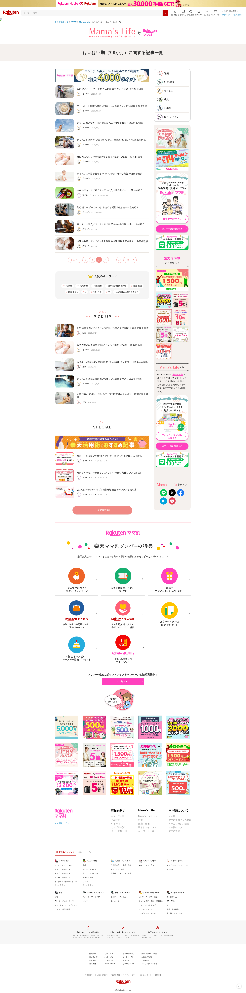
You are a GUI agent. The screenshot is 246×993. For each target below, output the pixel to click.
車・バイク (115, 901)
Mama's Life (84, 22)
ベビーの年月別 (119, 831)
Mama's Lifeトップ (147, 816)
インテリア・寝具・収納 (148, 897)
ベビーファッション (62, 878)
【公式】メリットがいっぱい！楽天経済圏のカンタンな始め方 (107, 489)
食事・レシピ (73, 292)
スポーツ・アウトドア (91, 897)
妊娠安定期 (83, 286)
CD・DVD (171, 901)
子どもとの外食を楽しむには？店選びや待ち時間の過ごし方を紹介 (111, 224)
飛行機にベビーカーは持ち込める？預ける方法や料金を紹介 (108, 207)
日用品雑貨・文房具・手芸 (121, 865)
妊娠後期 (98, 286)
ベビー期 (115, 823)
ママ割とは (174, 816)
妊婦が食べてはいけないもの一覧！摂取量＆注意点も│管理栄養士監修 (112, 395)
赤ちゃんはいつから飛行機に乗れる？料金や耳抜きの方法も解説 (110, 122)
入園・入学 (97, 292)
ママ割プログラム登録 (180, 820)
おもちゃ (170, 869)
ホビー (169, 905)
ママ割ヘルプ (175, 827)
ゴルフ (85, 901)
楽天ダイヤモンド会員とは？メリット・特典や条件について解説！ (109, 472)
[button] (183, 13)
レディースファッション (64, 865)
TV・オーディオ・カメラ (64, 901)
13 (119, 259)
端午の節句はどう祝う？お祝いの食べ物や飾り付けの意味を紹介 (110, 190)
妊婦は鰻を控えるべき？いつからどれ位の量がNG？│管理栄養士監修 (113, 328)
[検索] (165, 13)
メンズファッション (62, 869)
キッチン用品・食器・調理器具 (151, 901)
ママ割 (74, 22)
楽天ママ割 (178, 374)
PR (109, 292)
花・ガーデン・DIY (146, 909)
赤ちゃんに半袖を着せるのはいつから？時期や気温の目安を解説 (110, 173)
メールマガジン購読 (179, 823)
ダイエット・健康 (117, 869)
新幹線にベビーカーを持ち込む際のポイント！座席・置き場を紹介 (110, 89)
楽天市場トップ (62, 22)
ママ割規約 (174, 831)
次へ (129, 259)
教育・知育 (137, 286)
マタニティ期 (118, 816)
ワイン (85, 882)
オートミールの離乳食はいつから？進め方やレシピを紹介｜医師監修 (112, 106)
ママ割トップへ (62, 823)
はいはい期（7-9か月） (117, 286)
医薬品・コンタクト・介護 (121, 873)
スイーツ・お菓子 (89, 869)
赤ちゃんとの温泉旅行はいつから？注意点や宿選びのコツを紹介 (110, 378)
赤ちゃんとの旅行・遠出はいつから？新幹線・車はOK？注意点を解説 (111, 139)
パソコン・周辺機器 (62, 909)
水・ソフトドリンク (90, 873)
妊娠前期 (68, 286)
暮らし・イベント (147, 827)
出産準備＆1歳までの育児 (127, 292)
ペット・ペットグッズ (147, 905)
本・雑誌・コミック (174, 913)
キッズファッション (62, 873)
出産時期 (115, 820)
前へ (75, 259)
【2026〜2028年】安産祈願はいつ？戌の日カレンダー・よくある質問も (112, 361)
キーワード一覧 (146, 831)
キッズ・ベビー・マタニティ (178, 865)
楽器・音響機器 (173, 909)
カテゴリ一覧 (118, 827)
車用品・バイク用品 (118, 897)
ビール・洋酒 (88, 878)
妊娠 (140, 820)
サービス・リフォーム (147, 913)
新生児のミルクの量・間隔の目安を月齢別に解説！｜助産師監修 (109, 156)
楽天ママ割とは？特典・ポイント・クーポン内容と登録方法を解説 (109, 455)
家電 (56, 897)
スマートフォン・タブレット (66, 905)
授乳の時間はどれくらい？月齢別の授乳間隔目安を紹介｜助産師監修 (112, 241)
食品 (84, 865)
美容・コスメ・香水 (146, 865)
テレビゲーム (172, 897)
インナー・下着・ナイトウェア (67, 882)
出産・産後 (144, 823)
